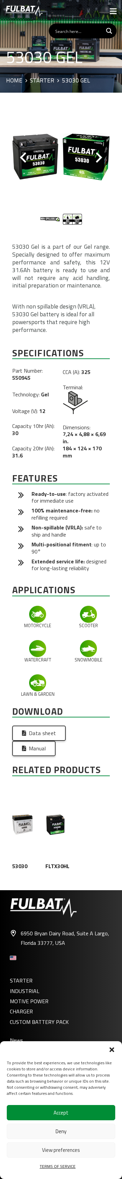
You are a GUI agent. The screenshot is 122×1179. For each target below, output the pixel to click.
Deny (61, 1131)
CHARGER (21, 1011)
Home (14, 81)
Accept (61, 1113)
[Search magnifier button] (109, 31)
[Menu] (113, 11)
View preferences (61, 1150)
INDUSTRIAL (24, 991)
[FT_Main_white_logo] (24, 11)
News (16, 1040)
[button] (111, 1049)
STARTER (21, 980)
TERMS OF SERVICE (58, 1166)
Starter (42, 81)
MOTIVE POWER (29, 1001)
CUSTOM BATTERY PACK (39, 1022)
